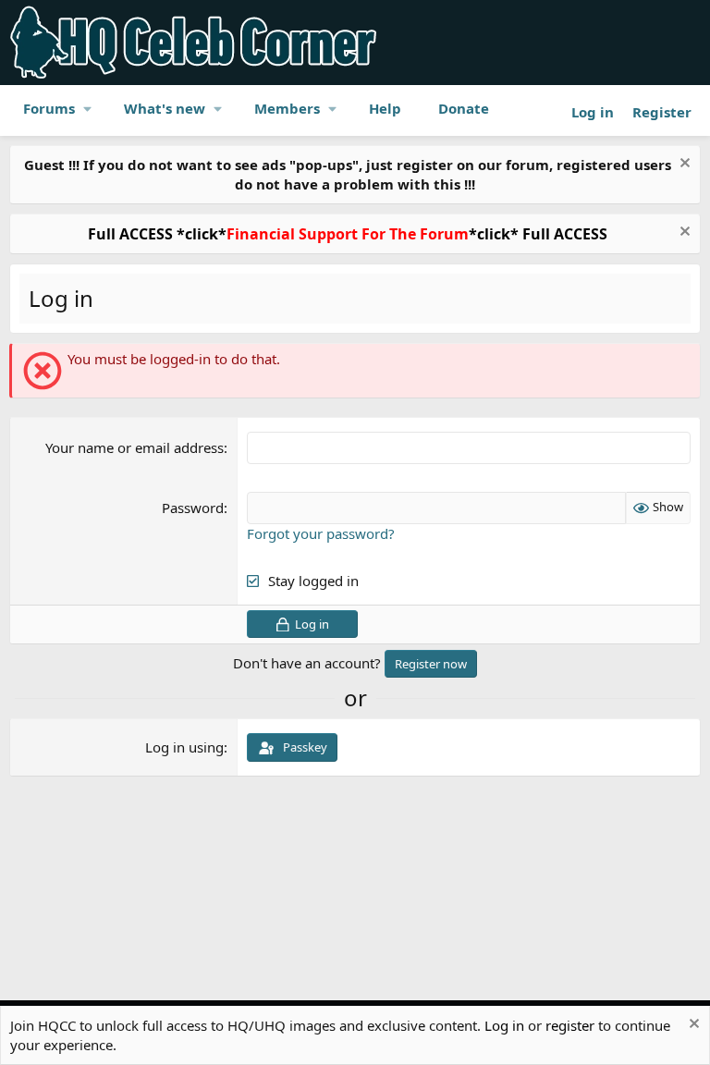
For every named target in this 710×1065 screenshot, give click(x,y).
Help (385, 108)
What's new (164, 108)
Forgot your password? (321, 533)
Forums (49, 108)
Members (287, 108)
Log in (504, 1025)
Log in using (184, 747)
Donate (463, 108)
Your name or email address (134, 447)
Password (193, 507)
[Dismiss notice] (683, 165)
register (569, 1025)
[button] (88, 108)
